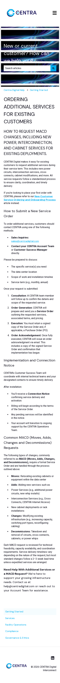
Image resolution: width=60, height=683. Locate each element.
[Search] (53, 68)
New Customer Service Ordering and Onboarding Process (30, 198)
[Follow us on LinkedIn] (52, 658)
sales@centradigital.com (25, 241)
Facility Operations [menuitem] (15, 624)
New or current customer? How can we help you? (26, 53)
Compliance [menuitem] (11, 631)
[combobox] (27, 68)
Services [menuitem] (10, 618)
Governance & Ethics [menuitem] (17, 637)
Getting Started (39, 90)
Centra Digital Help (14, 90)
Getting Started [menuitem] (14, 611)
